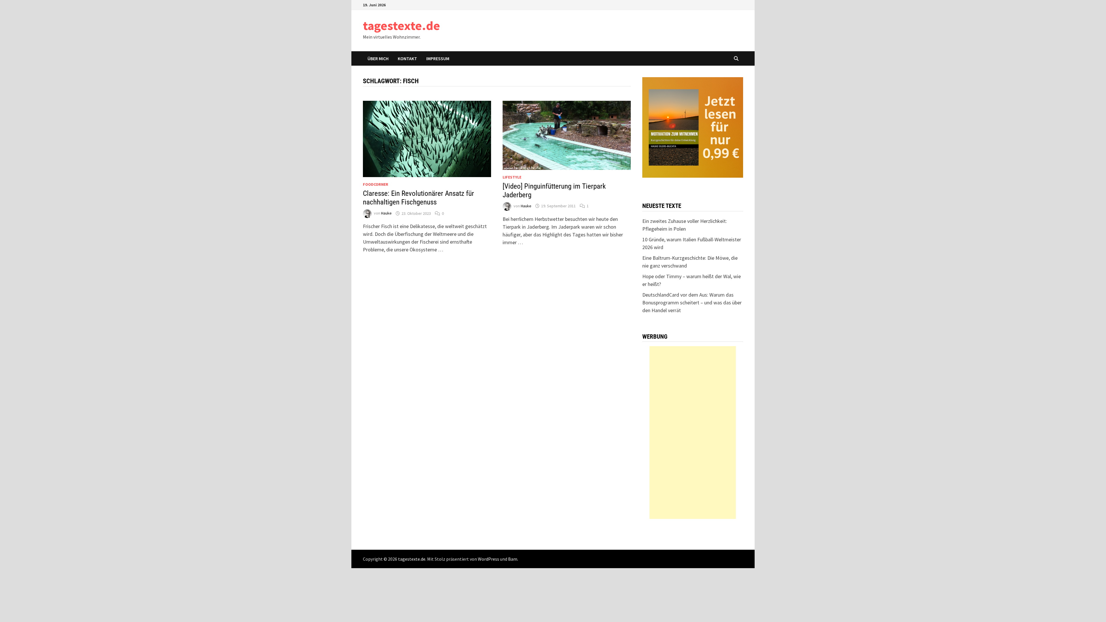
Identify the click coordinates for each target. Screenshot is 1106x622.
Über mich (378, 58)
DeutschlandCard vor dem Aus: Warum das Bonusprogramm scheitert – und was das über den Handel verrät (692, 302)
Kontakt (407, 58)
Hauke (386, 213)
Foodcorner (375, 184)
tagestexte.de (401, 25)
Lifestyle (512, 177)
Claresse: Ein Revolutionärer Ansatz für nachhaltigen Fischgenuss (418, 197)
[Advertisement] (692, 432)
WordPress (488, 559)
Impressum (437, 58)
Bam (512, 559)
